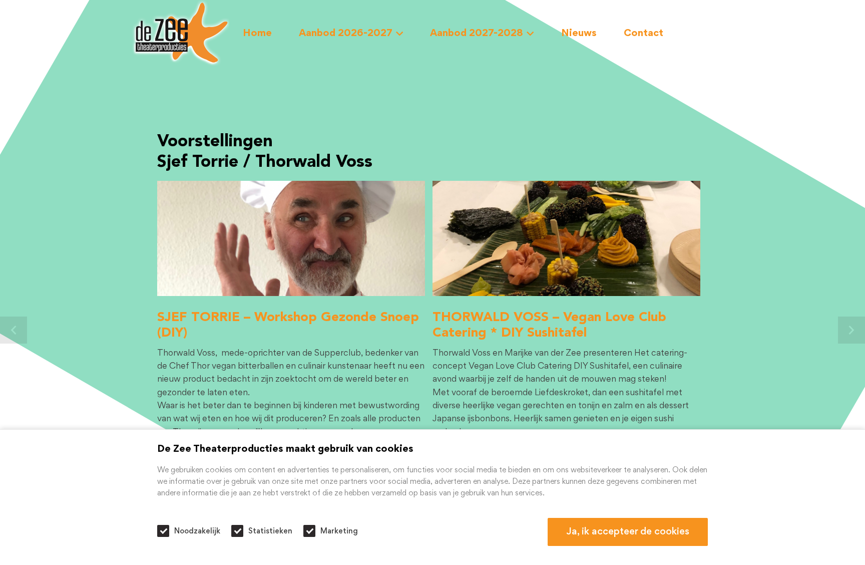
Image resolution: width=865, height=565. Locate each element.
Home (257, 33)
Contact (643, 33)
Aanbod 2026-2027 (345, 33)
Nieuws (579, 33)
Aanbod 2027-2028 (476, 33)
